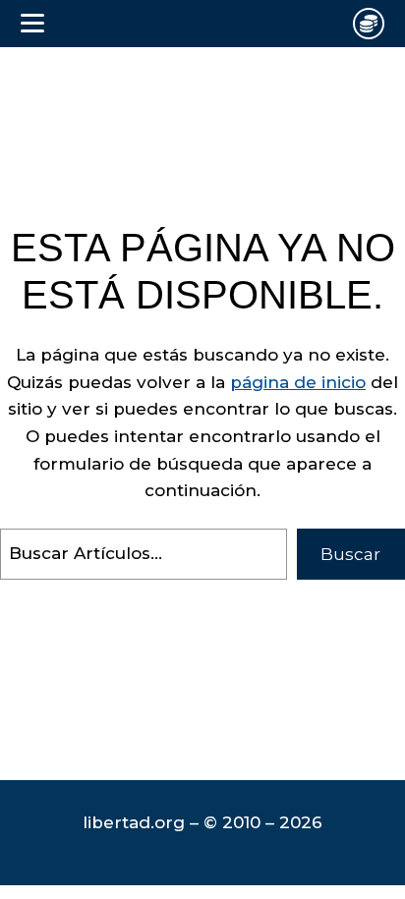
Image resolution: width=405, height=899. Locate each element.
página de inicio (298, 382)
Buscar (350, 554)
